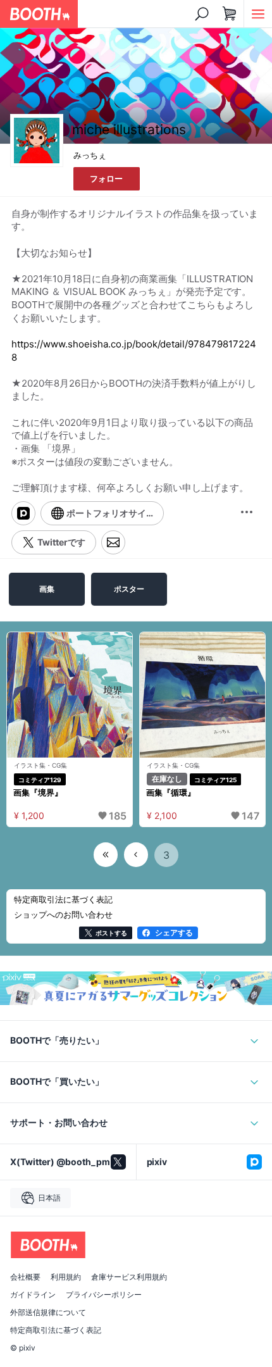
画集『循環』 (170, 792)
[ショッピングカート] (230, 14)
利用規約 (66, 1277)
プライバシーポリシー (104, 1295)
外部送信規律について (48, 1312)
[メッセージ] (113, 542)
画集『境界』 (38, 792)
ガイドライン (33, 1295)
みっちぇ (89, 155)
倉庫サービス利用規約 (129, 1277)
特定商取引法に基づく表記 (55, 1330)
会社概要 (25, 1277)
